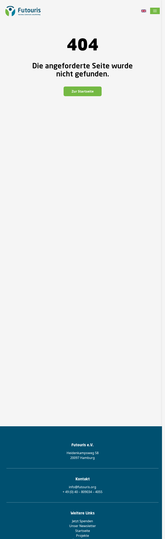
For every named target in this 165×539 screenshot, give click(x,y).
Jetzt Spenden (82, 521)
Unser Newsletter (82, 526)
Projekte (82, 535)
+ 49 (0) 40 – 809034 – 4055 (82, 492)
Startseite (82, 531)
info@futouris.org (82, 487)
